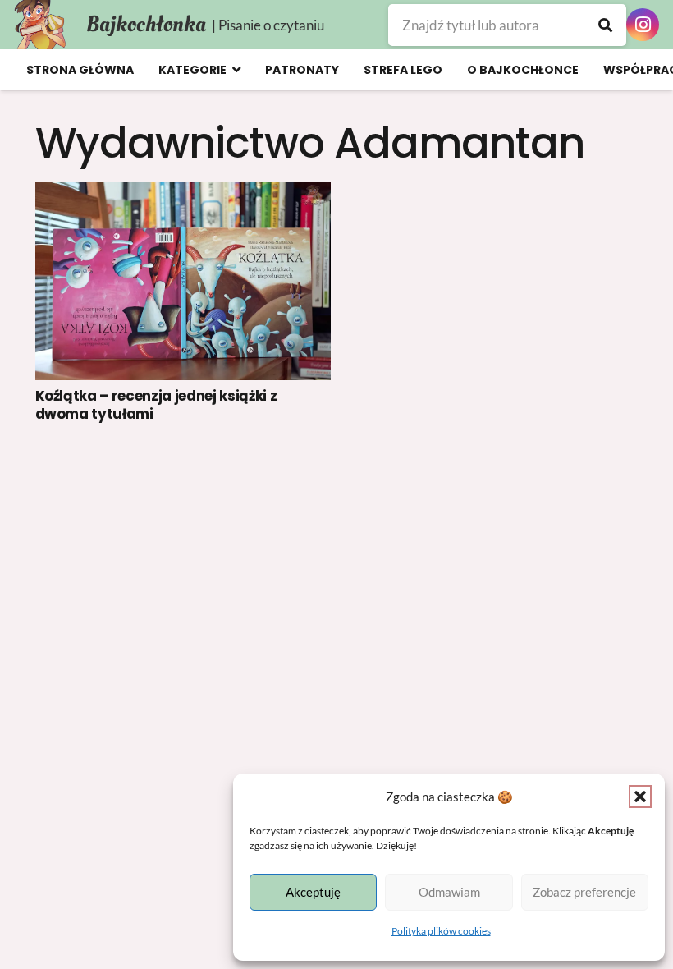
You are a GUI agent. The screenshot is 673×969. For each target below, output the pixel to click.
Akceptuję (313, 891)
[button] (640, 796)
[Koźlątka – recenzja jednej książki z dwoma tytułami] (183, 280)
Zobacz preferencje (584, 891)
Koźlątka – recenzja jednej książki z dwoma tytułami (156, 405)
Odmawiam (449, 891)
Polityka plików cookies (441, 931)
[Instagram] (642, 24)
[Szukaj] (605, 25)
